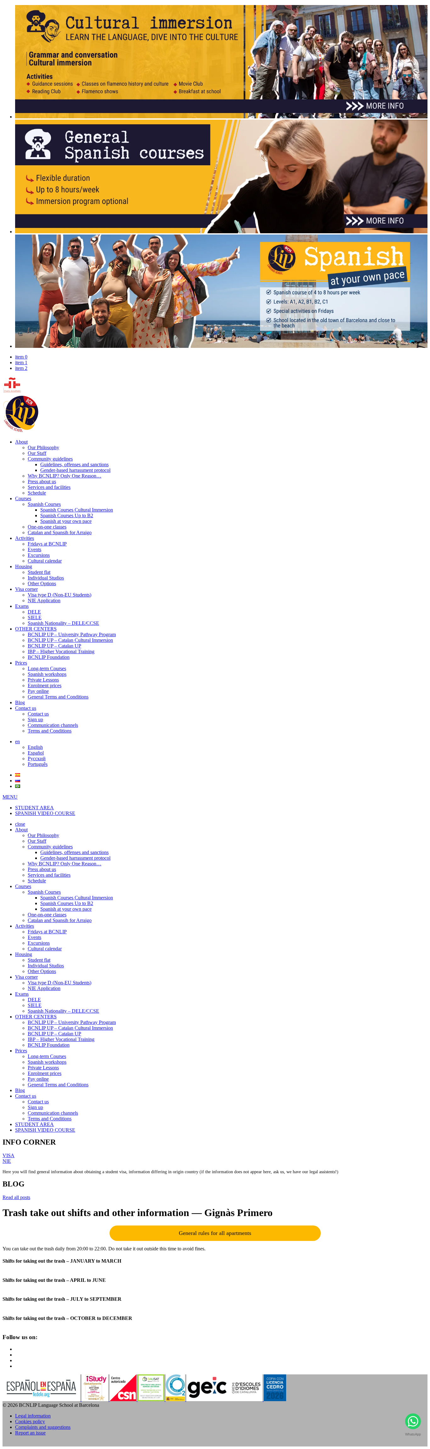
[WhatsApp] (413, 1422)
